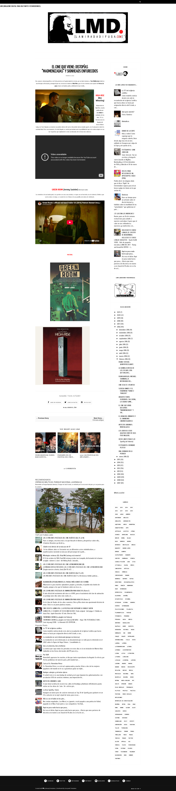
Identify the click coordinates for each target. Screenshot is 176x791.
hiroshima (118, 629)
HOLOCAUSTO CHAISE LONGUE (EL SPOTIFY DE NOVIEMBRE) (129, 232)
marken (117, 667)
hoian (132, 629)
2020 (118, 315)
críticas (126, 568)
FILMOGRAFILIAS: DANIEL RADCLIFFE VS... (45, 456)
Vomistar (125, 195)
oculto (117, 684)
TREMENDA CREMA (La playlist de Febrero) (57, 617)
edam (116, 589)
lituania (117, 656)
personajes (129, 687)
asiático (125, 531)
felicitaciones (119, 609)
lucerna (117, 663)
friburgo (126, 616)
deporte (125, 578)
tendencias (118, 731)
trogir (124, 738)
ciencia (132, 558)
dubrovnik (130, 585)
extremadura (125, 606)
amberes (128, 514)
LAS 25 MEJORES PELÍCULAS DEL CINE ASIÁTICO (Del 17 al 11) (63, 573)
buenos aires (126, 548)
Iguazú (123, 636)
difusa (131, 578)
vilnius (130, 748)
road (134, 704)
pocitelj (125, 690)
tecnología (124, 728)
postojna (117, 694)
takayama (132, 724)
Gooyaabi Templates (70, 788)
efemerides (123, 589)
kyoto (133, 639)
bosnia (129, 541)
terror (126, 731)
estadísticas (119, 599)
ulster (117, 741)
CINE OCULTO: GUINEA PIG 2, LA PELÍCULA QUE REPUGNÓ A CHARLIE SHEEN (68, 608)
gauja (124, 619)
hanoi (124, 626)
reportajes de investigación (123, 701)
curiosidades (119, 575)
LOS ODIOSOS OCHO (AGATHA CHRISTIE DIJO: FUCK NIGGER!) (127, 433)
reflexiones (118, 697)
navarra (125, 677)
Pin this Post (87, 402)
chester (117, 558)
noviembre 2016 (124, 333)
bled (116, 541)
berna (123, 538)
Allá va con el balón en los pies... (54, 699)
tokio (124, 734)
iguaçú (117, 636)
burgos (117, 551)
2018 (118, 321)
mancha (130, 663)
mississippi (131, 667)
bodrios (122, 541)
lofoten (133, 660)
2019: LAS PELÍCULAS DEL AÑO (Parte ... (89, 456)
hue (124, 633)
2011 (118, 471)
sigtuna (117, 717)
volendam (132, 751)
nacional (125, 673)
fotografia (118, 616)
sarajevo (117, 711)
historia (125, 629)
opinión (123, 684)
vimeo (116, 751)
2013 (118, 465)
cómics (132, 565)
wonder (131, 755)
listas (123, 653)
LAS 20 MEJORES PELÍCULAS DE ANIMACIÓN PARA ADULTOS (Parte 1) (66, 591)
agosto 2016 (123, 341)
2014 (118, 462)
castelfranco (119, 555)
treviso (117, 738)
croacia (117, 572)
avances (70, 407)
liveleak (117, 660)
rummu (121, 707)
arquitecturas (119, 527)
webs (125, 755)
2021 (118, 312)
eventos (117, 606)
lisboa (117, 653)
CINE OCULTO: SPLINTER (127, 385)
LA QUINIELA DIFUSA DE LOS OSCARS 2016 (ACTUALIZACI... (126, 370)
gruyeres (117, 622)
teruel (132, 731)
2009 (118, 477)
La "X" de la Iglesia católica (52, 628)
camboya (123, 551)
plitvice (117, 690)
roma (116, 707)
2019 (118, 318)
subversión (118, 724)
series (124, 711)
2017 (118, 324)
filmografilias (119, 612)
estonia (125, 602)
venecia (117, 745)
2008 (119, 480)
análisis (125, 517)
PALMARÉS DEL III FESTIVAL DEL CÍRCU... (66, 456)
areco (124, 524)
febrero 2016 (123, 359)
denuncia (117, 578)
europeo (132, 602)
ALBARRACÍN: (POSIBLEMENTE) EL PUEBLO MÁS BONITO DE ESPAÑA (66, 582)
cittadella (118, 565)
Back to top (135, 788)
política (132, 690)
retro (123, 704)
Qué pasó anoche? (128, 112)
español (125, 595)
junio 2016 (122, 347)
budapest (117, 548)
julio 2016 (122, 344)
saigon (128, 707)
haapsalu (117, 626)
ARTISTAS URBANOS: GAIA (52, 681)
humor (129, 633)
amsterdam (118, 517)
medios (123, 667)
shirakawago (118, 714)
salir (133, 707)
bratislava (126, 544)
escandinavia (128, 592)
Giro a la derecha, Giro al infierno (54, 646)
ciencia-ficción (120, 561)
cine (75, 407)
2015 (118, 459)
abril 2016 (122, 353)
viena (116, 748)
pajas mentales (119, 687)
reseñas (117, 704)
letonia (129, 646)
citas (133, 561)
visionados (124, 751)
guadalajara (126, 622)
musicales (118, 673)
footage (128, 612)
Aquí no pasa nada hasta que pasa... (55, 707)
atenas (133, 531)
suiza (125, 724)
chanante (127, 555)
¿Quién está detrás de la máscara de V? (56, 547)
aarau (121, 514)
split (125, 721)
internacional (119, 639)
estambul (127, 599)
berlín (117, 538)
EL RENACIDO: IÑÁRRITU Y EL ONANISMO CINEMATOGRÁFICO (127, 418)
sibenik (127, 714)
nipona (117, 680)
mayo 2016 (122, 350)
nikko (131, 677)
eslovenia (118, 595)
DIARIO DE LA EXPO (128, 131)
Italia (128, 639)
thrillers (118, 734)
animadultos (126, 521)
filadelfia (129, 609)
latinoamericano (120, 646)
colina (126, 565)
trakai (131, 734)
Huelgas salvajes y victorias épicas (55, 672)
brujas (133, 544)
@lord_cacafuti (119, 493)
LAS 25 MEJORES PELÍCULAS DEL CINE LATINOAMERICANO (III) (63, 564)
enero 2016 (122, 457)
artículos (118, 531)
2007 (118, 483)
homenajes (118, 633)
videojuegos (131, 745)
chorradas (125, 558)
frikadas (117, 619)
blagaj (129, 538)
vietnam (123, 748)
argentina (132, 524)
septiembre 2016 (124, 339)
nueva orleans (125, 680)
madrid (124, 663)
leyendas (117, 650)
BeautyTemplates (50, 788)
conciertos (118, 568)
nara (132, 673)
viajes (124, 745)
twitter (130, 738)
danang (127, 575)
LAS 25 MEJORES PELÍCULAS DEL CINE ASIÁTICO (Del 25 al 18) (63, 538)
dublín (123, 585)
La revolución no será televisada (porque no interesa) (61, 637)
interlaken (131, 636)
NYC (133, 680)
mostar (124, 670)
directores (118, 582)
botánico (117, 544)
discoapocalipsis (129, 582)
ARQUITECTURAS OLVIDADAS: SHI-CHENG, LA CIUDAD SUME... (127, 399)
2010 (118, 474)
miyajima (117, 670)
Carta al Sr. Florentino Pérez (52, 663)
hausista (130, 626)
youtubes (117, 758)
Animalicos (125, 121)
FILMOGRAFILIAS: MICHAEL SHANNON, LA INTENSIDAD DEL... (127, 378)
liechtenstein (127, 650)
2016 (118, 327)
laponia (124, 643)
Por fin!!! (46, 655)
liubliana (125, 656)
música (131, 670)
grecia (130, 619)
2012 (118, 468)
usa (129, 741)
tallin (117, 728)
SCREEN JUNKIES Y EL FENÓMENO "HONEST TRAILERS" (126, 390)
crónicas (124, 572)
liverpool (125, 660)
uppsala (123, 741)
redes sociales (127, 694)
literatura (131, 653)
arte (127, 527)
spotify (132, 721)
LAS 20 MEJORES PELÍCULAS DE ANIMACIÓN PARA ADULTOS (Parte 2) (66, 599)
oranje (130, 684)
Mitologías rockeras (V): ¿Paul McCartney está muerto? (62, 555)
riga (129, 704)
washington (118, 755)
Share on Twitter (72, 402)
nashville (118, 677)
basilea (132, 534)
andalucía (118, 521)
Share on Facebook (55, 402)
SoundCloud (118, 721)
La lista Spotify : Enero (51, 690)
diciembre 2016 (124, 330)
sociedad (124, 717)
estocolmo (118, 602)
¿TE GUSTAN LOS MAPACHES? (124, 214)
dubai (116, 585)
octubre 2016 (123, 336)
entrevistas (118, 592)
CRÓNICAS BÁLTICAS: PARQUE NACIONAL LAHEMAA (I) (58, 482)
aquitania (118, 524)
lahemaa (117, 643)
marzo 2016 (123, 356)
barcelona (125, 534)
